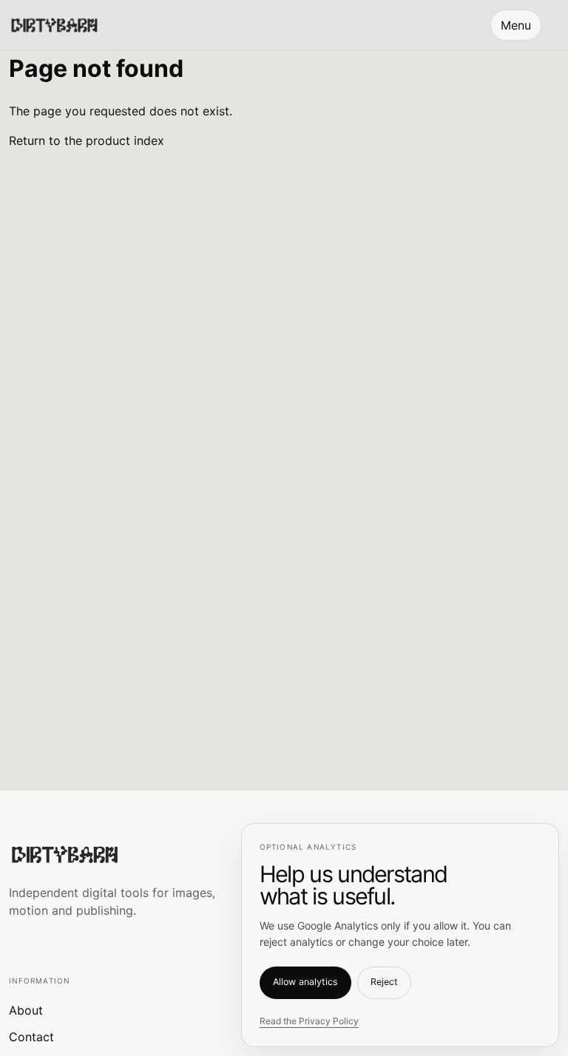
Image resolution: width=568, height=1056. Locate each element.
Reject (384, 981)
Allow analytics (305, 981)
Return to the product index (86, 140)
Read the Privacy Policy (309, 1020)
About (26, 1010)
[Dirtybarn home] (54, 25)
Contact (31, 1036)
